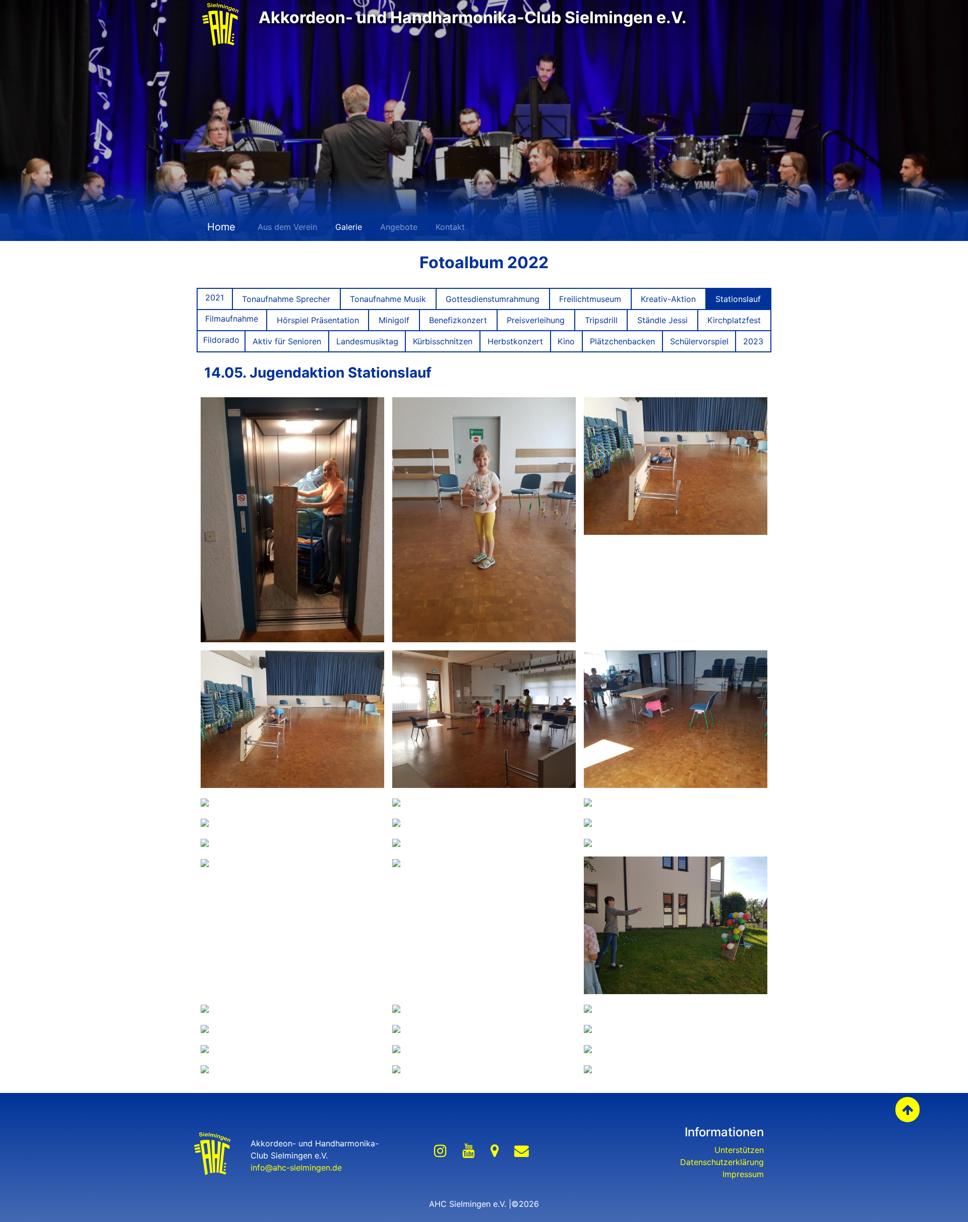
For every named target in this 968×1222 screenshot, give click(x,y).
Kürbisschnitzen (442, 341)
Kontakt (450, 227)
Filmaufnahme (231, 319)
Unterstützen (739, 1150)
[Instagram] (440, 1151)
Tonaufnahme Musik (388, 299)
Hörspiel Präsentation (318, 320)
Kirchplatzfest (734, 320)
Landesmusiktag (367, 341)
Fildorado (221, 340)
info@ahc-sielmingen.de (296, 1168)
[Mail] (521, 1151)
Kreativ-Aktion (668, 299)
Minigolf (394, 320)
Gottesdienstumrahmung (492, 299)
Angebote (398, 227)
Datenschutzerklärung (722, 1162)
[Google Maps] (494, 1151)
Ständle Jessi (662, 320)
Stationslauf (738, 299)
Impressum (743, 1174)
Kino (566, 341)
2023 (753, 341)
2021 (214, 297)
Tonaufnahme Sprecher (286, 299)
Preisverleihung (536, 320)
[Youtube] (468, 1151)
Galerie (348, 227)
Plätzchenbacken (622, 341)
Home (219, 227)
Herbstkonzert (515, 341)
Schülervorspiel (699, 341)
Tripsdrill (601, 320)
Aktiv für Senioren (287, 341)
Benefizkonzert (458, 320)
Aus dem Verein (287, 227)
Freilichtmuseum (590, 299)
